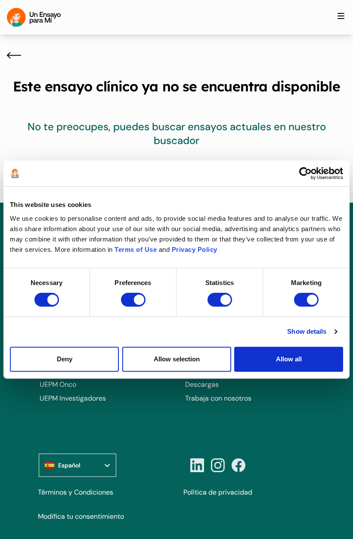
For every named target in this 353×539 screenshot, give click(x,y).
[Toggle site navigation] (341, 16)
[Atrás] (14, 55)
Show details (306, 331)
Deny (64, 359)
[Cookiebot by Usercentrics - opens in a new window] (305, 173)
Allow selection (177, 359)
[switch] (133, 300)
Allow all (289, 359)
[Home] (34, 17)
